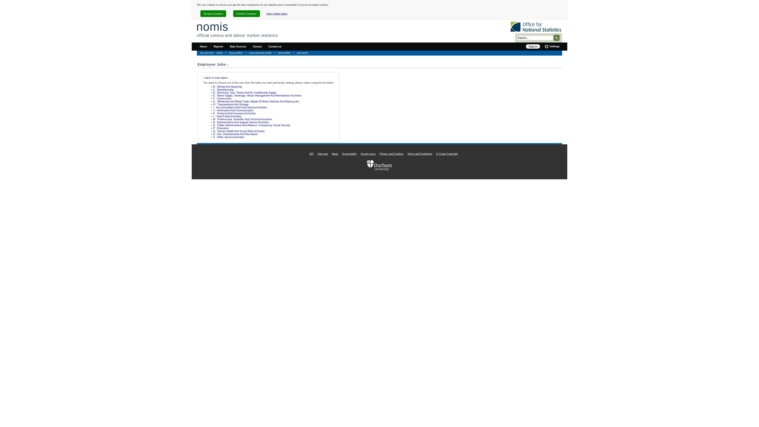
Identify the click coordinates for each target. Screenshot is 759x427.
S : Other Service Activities (228, 137)
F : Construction (222, 98)
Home (203, 46)
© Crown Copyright (447, 153)
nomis (212, 26)
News (335, 153)
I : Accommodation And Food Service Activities (240, 107)
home (220, 53)
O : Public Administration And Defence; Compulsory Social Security (251, 125)
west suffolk (284, 53)
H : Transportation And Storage (230, 104)
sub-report (302, 53)
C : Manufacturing (223, 89)
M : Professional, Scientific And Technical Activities (242, 119)
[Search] (557, 38)
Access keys (368, 153)
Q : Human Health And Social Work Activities (239, 131)
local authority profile (260, 53)
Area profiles (236, 53)
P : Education (221, 128)
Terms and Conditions (419, 153)
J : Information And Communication (233, 110)
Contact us (274, 46)
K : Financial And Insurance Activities (234, 113)
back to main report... (217, 77)
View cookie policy (277, 13)
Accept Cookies (213, 13)
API (311, 153)
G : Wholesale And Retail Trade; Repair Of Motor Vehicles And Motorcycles (256, 101)
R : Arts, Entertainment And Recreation (235, 134)
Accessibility (349, 153)
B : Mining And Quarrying (227, 86)
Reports (218, 46)
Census (257, 46)
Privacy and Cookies (391, 153)
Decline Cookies (246, 13)
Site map (323, 153)
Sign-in (533, 46)
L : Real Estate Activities (227, 116)
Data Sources (238, 46)
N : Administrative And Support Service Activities (241, 122)
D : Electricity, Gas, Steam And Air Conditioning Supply (244, 92)
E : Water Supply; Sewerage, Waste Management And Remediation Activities (257, 95)
